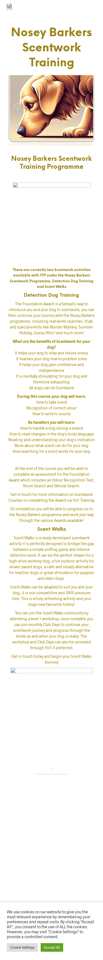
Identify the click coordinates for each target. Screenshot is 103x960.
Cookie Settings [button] (22, 947)
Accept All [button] (52, 947)
